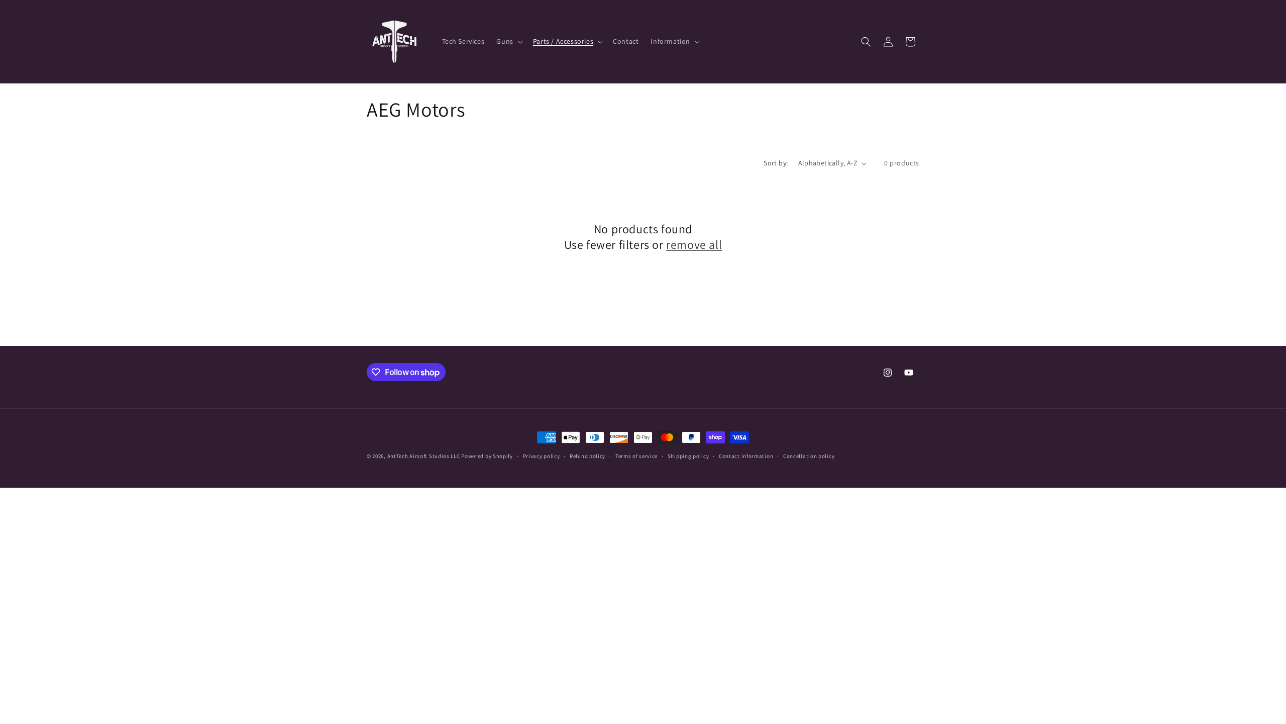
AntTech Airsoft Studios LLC (423, 456)
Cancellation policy (808, 456)
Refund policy (587, 456)
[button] (508, 41)
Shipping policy (688, 456)
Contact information (746, 456)
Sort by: (776, 162)
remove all (694, 244)
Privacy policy (541, 456)
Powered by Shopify (487, 456)
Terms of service (636, 456)
